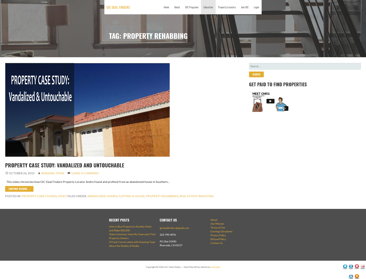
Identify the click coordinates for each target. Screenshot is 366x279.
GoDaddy (215, 267)
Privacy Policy (218, 235)
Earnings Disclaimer (221, 231)
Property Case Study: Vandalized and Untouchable (64, 165)
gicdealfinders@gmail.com (174, 227)
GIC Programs (191, 7)
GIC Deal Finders (118, 7)
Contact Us (216, 243)
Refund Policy (218, 239)
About (177, 7)
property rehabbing (162, 196)
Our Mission (217, 223)
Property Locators (227, 7)
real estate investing (196, 196)
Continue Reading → (19, 189)
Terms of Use (217, 227)
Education (208, 7)
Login (256, 7)
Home (166, 7)
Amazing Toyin (52, 173)
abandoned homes (102, 196)
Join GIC (245, 7)
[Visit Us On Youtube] (363, 272)
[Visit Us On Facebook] (351, 272)
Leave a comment (85, 173)
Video (62, 196)
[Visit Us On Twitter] (345, 272)
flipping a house (132, 196)
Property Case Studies (39, 196)
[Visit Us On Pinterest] (357, 272)
